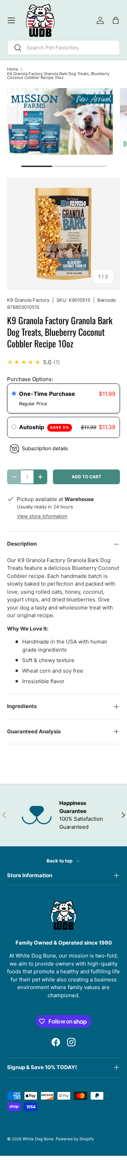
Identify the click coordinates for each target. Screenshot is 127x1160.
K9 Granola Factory (28, 300)
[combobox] (63, 47)
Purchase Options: (30, 379)
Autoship (44, 427)
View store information (42, 516)
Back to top (60, 861)
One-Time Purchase (47, 393)
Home (12, 69)
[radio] (14, 394)
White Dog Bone (38, 1138)
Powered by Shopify (75, 1138)
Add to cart (86, 476)
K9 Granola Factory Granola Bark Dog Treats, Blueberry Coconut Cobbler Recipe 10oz (58, 76)
